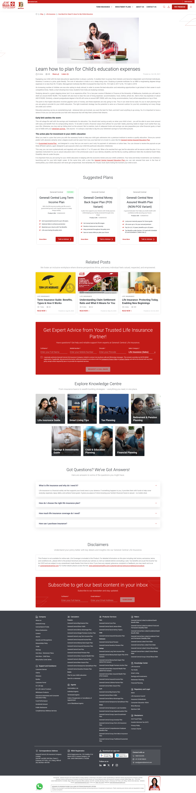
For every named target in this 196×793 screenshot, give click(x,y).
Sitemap (38, 650)
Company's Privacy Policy (109, 359)
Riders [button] (136, 617)
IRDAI (133, 693)
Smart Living (135, 673)
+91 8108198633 (140, 759)
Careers (38, 633)
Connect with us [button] (138, 752)
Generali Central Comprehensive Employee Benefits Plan (112, 729)
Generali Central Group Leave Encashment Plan (112, 715)
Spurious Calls (135, 709)
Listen (64, 74)
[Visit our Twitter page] (108, 765)
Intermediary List (72, 688)
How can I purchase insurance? (53, 523)
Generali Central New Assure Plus (78, 662)
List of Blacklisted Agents (75, 703)
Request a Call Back (98, 369)
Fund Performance (41, 701)
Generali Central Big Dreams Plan (77, 623)
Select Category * (134, 348)
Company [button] (42, 617)
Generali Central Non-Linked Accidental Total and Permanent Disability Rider (145, 637)
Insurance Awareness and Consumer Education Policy (47, 696)
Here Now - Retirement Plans (45, 653)
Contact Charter (124, 359)
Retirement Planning (137, 679)
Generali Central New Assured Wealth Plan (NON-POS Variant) (112, 669)
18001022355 (188, 1)
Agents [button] (73, 685)
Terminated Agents (73, 695)
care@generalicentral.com (49, 566)
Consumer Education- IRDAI (140, 702)
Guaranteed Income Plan (48, 143)
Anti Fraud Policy (136, 719)
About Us (140, 7)
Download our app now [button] (111, 751)
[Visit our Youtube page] (104, 765)
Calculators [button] (75, 617)
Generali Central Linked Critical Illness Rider (144, 648)
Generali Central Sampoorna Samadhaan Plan (82, 666)
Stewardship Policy (42, 643)
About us (38, 620)
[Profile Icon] (168, 7)
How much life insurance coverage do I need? (59, 513)
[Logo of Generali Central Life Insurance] (8, 5)
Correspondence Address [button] (48, 751)
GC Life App (39, 686)
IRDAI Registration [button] (77, 751)
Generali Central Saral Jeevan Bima (110, 626)
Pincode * (102, 348)
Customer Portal (41, 682)
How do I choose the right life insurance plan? (59, 503)
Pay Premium (179, 7)
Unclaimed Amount (42, 704)
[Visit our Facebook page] (112, 765)
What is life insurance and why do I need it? (58, 485)
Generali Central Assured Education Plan (135, 140)
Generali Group (40, 623)
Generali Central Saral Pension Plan (78, 652)
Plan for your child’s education (76, 675)
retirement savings (59, 129)
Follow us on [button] (103, 761)
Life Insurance (51, 14)
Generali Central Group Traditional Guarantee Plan (113, 740)
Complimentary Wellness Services (46, 711)
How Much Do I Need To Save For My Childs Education (75, 14)
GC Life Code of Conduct (43, 689)
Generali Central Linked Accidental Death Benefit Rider (144, 621)
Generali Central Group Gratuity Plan (110, 720)
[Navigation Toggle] (191, 7)
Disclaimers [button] (138, 715)
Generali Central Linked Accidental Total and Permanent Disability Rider (145, 627)
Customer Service (41, 669)
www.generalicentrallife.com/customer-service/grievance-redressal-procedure (116, 566)
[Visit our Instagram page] (117, 765)
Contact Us (151, 7)
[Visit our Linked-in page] (100, 765)
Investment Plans (123, 7)
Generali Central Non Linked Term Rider (143, 645)
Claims (38, 673)
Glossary (38, 676)
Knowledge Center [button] (141, 663)
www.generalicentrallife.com (117, 782)
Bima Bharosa (135, 706)
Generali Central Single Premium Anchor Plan (81, 633)
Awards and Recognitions (44, 640)
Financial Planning (137, 683)
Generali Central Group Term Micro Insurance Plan (113, 735)
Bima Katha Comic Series (43, 659)
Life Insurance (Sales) (139, 352)
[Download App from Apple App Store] (121, 755)
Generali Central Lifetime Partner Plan (79, 659)
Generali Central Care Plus (75, 649)
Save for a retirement (74, 678)
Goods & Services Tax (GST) (140, 722)
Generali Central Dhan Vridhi (76, 626)
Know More (43, 239)
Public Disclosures (41, 707)
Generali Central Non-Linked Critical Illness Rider (144, 652)
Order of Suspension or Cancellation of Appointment (79, 699)
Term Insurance (103, 7)
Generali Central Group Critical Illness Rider (144, 657)
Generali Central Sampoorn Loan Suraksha (112, 708)
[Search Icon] (164, 7)
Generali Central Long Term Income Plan (80, 636)
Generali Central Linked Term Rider (142, 641)
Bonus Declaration (41, 630)
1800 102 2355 (99, 782)
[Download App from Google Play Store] (106, 755)
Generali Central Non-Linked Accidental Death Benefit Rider (145, 632)
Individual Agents (72, 691)
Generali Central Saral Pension (108, 642)
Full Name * (44, 348)
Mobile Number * (75, 348)
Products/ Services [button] (109, 617)
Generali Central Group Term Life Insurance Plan (112, 724)
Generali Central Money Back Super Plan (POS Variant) (113, 656)
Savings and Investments (139, 676)
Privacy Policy (135, 725)
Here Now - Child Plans (43, 656)
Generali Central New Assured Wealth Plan (80, 656)
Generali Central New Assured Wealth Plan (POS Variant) (112, 675)
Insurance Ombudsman (138, 699)
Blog (42, 14)
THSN (37, 646)
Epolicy (38, 679)
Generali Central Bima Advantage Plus (79, 630)
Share (54, 74)
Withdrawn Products (42, 692)
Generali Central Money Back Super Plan (80, 643)
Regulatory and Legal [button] (142, 689)
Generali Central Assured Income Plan (79, 639)
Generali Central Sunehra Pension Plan (79, 669)
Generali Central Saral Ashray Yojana (110, 630)
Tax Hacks (134, 670)
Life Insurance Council (138, 696)
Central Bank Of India (42, 627)
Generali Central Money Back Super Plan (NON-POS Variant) (112, 661)
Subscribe (127, 600)
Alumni (38, 637)
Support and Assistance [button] (47, 666)
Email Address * (96, 596)
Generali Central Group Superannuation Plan (113, 711)
